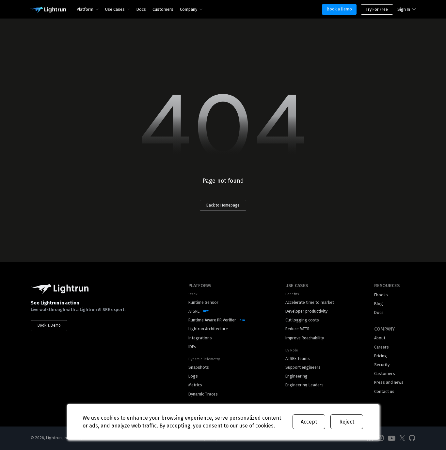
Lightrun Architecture (208, 328)
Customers (162, 9)
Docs (141, 9)
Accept (309, 422)
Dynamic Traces (203, 394)
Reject (346, 422)
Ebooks (381, 294)
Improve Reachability (304, 337)
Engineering (296, 376)
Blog (378, 303)
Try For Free (377, 9)
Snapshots (198, 367)
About (379, 337)
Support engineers (303, 367)
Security (382, 364)
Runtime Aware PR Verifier (212, 320)
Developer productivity (306, 311)
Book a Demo (339, 9)
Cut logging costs (302, 320)
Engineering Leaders (304, 384)
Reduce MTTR (297, 328)
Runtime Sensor (203, 302)
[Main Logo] (48, 10)
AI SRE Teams (297, 358)
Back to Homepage (223, 205)
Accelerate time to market (309, 302)
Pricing (380, 355)
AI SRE (193, 311)
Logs (193, 376)
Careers (381, 347)
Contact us (384, 391)
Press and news (389, 382)
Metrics (195, 384)
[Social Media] (381, 438)
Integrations (200, 337)
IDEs (192, 346)
